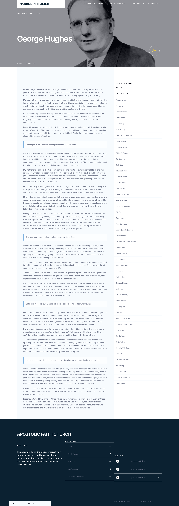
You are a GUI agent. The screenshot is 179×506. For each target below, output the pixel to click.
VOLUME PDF (122, 93)
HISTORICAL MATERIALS (28, 13)
